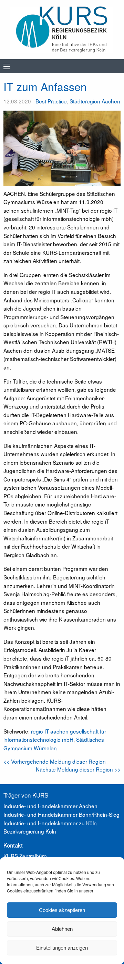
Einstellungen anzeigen (62, 948)
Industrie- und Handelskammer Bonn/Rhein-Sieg (61, 814)
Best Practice (51, 101)
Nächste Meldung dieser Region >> (78, 769)
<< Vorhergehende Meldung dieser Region (54, 761)
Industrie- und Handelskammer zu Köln (50, 823)
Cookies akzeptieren (62, 910)
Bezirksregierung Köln (29, 831)
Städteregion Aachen (95, 101)
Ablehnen (62, 929)
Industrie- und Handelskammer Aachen (50, 806)
